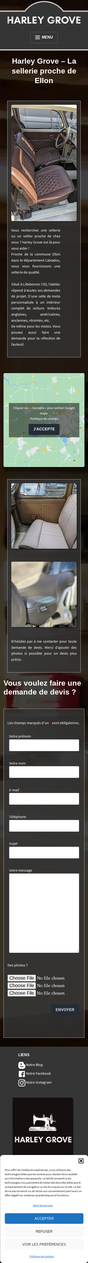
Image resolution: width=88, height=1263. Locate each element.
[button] (81, 1161)
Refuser (44, 1231)
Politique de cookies (42, 1256)
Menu (47, 37)
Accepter (44, 1219)
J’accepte (44, 429)
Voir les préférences (44, 1244)
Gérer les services (43, 1205)
